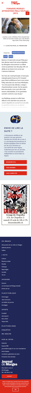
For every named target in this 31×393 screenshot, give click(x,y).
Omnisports (5, 316)
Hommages (5, 297)
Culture (4, 258)
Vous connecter (11, 173)
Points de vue (5, 288)
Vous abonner (10, 167)
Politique (4, 267)
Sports (5, 309)
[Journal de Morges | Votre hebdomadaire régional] (15, 3)
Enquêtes (6, 330)
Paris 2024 (5, 319)
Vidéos (4, 250)
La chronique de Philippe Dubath (11, 286)
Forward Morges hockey (18, 52)
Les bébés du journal (8, 302)
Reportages (5, 269)
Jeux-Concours (6, 299)
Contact (9, 376)
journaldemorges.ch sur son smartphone (14, 348)
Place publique (9, 293)
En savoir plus (11, 162)
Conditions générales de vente (10, 354)
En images (6, 241)
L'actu (5, 255)
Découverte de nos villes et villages (12, 245)
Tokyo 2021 (5, 321)
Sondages (5, 305)
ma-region (6, 334)
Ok (15, 389)
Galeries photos (6, 247)
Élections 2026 (6, 261)
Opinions (6, 279)
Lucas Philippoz (11, 45)
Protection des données (8, 357)
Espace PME (5, 346)
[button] (2, 3)
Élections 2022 (9, 326)
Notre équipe (5, 351)
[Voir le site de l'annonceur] (15, 204)
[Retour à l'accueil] (9, 363)
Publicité (4, 343)
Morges (11, 56)
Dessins (4, 283)
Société (4, 272)
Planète (4, 264)
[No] (29, 386)
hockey (5, 56)
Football (4, 313)
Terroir (3, 275)
